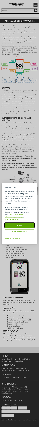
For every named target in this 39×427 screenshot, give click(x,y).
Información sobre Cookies (14, 217)
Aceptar (19, 225)
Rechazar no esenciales (19, 232)
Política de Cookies (16, 214)
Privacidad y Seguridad (12, 219)
